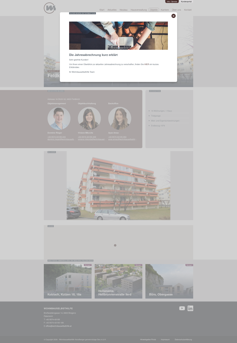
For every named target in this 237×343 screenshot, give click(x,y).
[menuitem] (172, 1)
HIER (146, 64)
